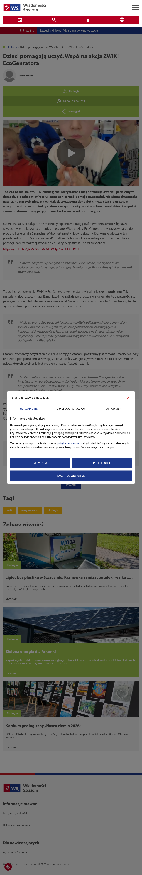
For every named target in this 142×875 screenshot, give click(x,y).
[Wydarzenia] (20, 20)
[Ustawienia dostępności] (88, 20)
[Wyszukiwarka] (54, 20)
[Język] (122, 20)
